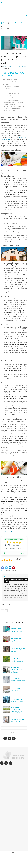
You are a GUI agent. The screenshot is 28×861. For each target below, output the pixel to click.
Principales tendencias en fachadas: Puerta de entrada (15, 103)
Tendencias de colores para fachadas (12, 87)
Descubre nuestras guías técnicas (12, 808)
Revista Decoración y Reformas (19, 836)
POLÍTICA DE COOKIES (20, 842)
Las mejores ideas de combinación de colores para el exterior (14, 107)
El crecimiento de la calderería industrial (17, 700)
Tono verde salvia (11, 99)
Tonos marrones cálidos (13, 100)
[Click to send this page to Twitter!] (6, 567)
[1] (1, 570)
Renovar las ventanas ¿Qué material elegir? (17, 720)
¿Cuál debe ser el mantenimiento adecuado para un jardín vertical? (16, 710)
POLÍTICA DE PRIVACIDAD (8, 842)
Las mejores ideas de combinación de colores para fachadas (12, 82)
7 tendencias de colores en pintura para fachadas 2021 (17, 629)
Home (5, 23)
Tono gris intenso (11, 90)
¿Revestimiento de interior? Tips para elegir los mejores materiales (16, 670)
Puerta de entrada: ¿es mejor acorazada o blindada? (18, 649)
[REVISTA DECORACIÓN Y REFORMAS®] (14, 12)
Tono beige (9, 95)
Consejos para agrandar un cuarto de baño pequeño (18, 680)
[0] (2, 570)
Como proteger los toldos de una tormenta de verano (17, 690)
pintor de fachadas (9, 532)
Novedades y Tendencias (18, 23)
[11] (1, 68)
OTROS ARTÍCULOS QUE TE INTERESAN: (12, 111)
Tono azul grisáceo (11, 97)
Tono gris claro (10, 92)
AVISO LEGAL (14, 844)
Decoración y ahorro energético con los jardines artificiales (17, 660)
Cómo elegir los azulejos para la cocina (16, 639)
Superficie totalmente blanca (14, 93)
